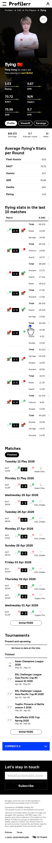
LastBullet (27, 73)
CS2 (19, 10)
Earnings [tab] (41, 123)
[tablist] (26, 123)
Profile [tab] (11, 123)
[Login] (48, 4)
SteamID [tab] (25, 123)
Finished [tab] (12, 454)
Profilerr (9, 10)
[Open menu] (4, 4)
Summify (30, 810)
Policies (8, 832)
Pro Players (30, 10)
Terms (19, 832)
